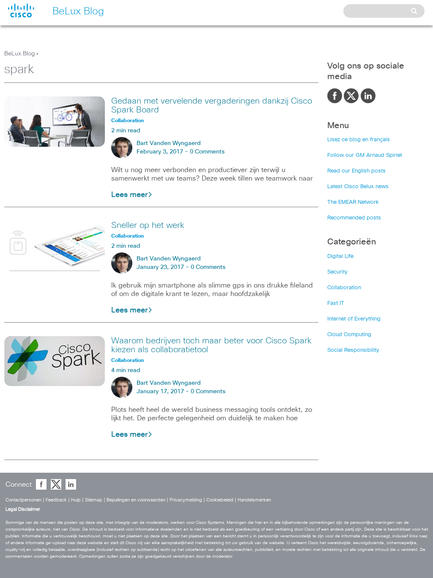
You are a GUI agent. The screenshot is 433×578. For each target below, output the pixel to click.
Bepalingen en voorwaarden (136, 500)
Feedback (56, 500)
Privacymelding (186, 500)
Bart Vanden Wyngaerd (169, 143)
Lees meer (129, 195)
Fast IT (335, 303)
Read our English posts (356, 171)
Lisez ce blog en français (358, 139)
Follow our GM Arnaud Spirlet (364, 155)
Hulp (76, 500)
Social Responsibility (353, 350)
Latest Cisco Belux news (358, 186)
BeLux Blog (19, 54)
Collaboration (344, 287)
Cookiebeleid (219, 500)
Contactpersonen (23, 500)
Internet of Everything (354, 319)
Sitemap (93, 500)
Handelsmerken (254, 500)
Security (337, 272)
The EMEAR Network (353, 202)
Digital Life (340, 256)
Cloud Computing (349, 334)
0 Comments (207, 152)
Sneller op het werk (147, 225)
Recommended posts (354, 218)
